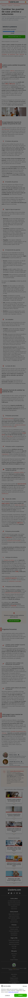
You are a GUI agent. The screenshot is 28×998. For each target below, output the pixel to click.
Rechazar (25, 986)
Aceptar (20, 995)
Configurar (7, 995)
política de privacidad (13, 992)
